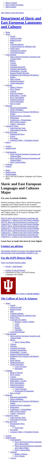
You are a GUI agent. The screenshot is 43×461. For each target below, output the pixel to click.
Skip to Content (11, 3)
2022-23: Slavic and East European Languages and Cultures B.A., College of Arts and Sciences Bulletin (20, 219)
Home (8, 32)
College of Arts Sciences (15, 270)
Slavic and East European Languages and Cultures (21, 22)
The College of (27, 294)
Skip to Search (11, 7)
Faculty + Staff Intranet (14, 266)
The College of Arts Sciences (12, 13)
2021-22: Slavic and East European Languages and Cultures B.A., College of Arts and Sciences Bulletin (20, 223)
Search (8, 142)
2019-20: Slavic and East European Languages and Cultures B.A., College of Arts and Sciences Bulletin (20, 232)
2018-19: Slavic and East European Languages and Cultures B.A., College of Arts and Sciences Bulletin (20, 236)
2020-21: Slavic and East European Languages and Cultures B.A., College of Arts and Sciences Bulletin (20, 227)
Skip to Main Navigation (14, 5)
